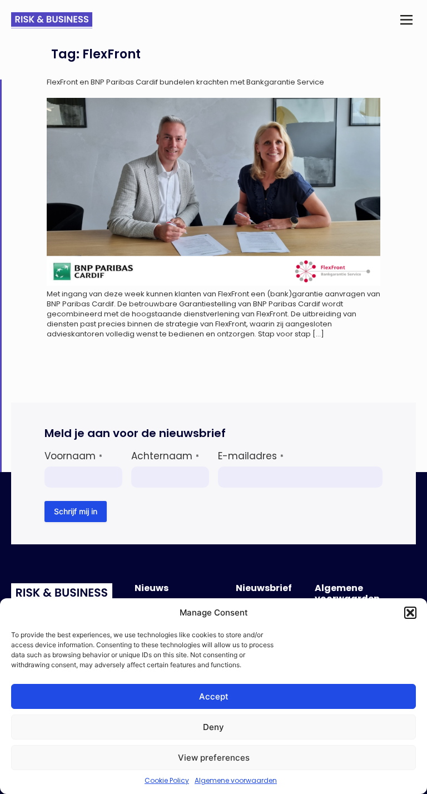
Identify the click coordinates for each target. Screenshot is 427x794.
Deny (213, 727)
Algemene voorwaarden (236, 780)
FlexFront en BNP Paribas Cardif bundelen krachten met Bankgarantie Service (185, 82)
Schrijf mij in (75, 511)
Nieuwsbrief (264, 588)
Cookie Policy (167, 780)
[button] (410, 612)
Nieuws (151, 588)
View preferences (214, 757)
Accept (214, 696)
